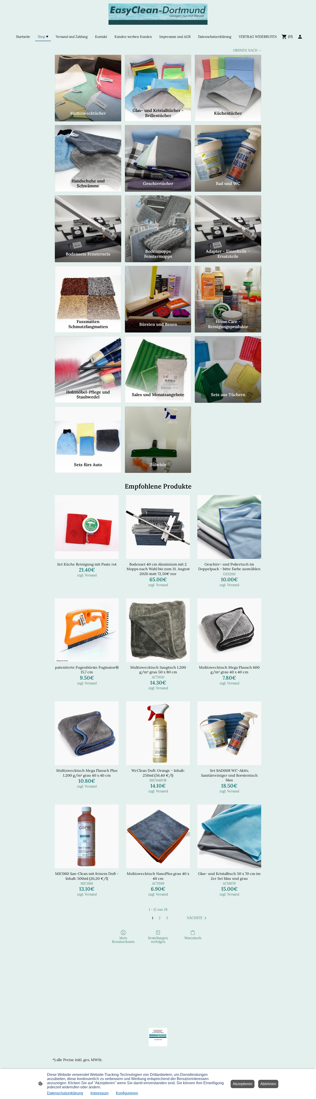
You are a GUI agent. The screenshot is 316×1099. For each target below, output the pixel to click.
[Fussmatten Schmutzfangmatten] (88, 291)
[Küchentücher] (228, 80)
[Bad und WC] (228, 150)
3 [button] (167, 918)
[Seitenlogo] (158, 14)
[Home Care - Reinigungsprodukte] (228, 291)
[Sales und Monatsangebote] (158, 362)
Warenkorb (192, 938)
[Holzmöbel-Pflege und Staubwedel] (88, 362)
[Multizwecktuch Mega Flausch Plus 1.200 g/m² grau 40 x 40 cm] (87, 733)
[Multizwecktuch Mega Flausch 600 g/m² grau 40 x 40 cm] (229, 630)
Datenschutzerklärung (65, 1093)
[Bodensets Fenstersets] (88, 221)
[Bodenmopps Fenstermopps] (158, 221)
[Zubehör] (158, 432)
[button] (197, 918)
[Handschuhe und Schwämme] (88, 150)
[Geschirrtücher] (158, 150)
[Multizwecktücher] (88, 80)
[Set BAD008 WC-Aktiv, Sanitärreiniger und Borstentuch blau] (229, 733)
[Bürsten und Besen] (158, 291)
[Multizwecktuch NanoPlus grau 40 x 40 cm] (158, 836)
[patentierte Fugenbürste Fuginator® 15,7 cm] (87, 630)
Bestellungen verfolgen (158, 940)
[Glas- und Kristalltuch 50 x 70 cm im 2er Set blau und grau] (229, 836)
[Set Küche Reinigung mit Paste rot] (87, 527)
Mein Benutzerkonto (123, 940)
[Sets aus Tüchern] (228, 362)
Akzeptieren (242, 1084)
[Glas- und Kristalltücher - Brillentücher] (158, 80)
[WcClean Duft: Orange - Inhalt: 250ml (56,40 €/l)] (158, 733)
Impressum (99, 1093)
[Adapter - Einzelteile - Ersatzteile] (228, 221)
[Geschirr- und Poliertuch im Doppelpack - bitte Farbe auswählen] (229, 527)
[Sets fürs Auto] (88, 432)
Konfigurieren (127, 1093)
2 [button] (160, 918)
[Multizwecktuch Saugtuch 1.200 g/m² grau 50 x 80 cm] (158, 630)
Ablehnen (268, 1084)
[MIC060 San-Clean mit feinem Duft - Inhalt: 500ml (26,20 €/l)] (87, 836)
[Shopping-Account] (300, 37)
